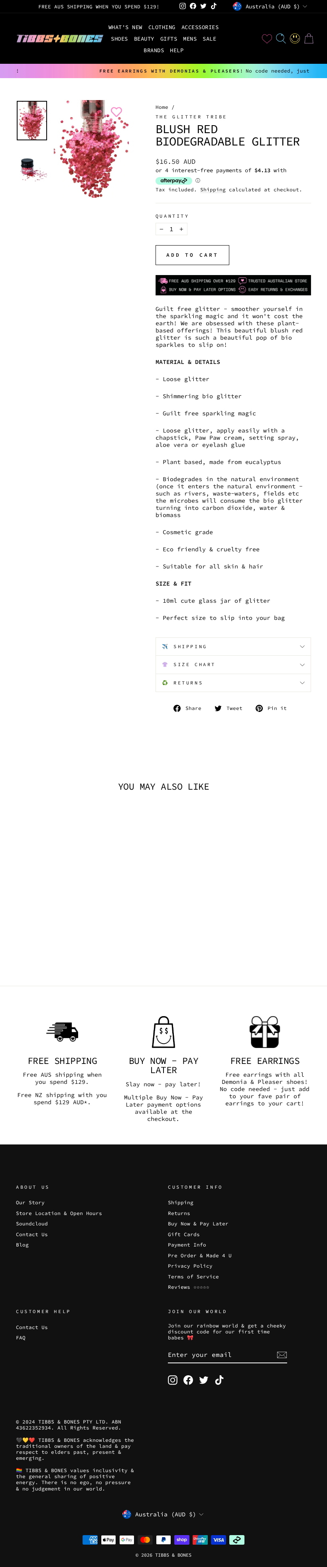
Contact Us (32, 1234)
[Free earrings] (265, 1032)
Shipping (213, 190)
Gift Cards (184, 1234)
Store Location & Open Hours (59, 1213)
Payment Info (187, 1244)
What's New (125, 27)
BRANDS (154, 50)
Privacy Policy (190, 1265)
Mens (190, 38)
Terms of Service (193, 1276)
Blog (22, 1244)
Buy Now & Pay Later (198, 1223)
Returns (179, 1213)
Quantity (172, 216)
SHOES (119, 38)
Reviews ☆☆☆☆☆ (188, 1287)
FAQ (21, 1337)
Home (162, 107)
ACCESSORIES (200, 27)
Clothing (161, 27)
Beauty (144, 38)
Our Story (30, 1202)
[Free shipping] (62, 1032)
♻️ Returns (182, 683)
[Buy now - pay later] (163, 1032)
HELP (176, 50)
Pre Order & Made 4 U (200, 1255)
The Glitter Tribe (191, 117)
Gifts (168, 38)
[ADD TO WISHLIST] (115, 112)
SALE (209, 38)
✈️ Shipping (184, 646)
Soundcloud (32, 1223)
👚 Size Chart (189, 664)
